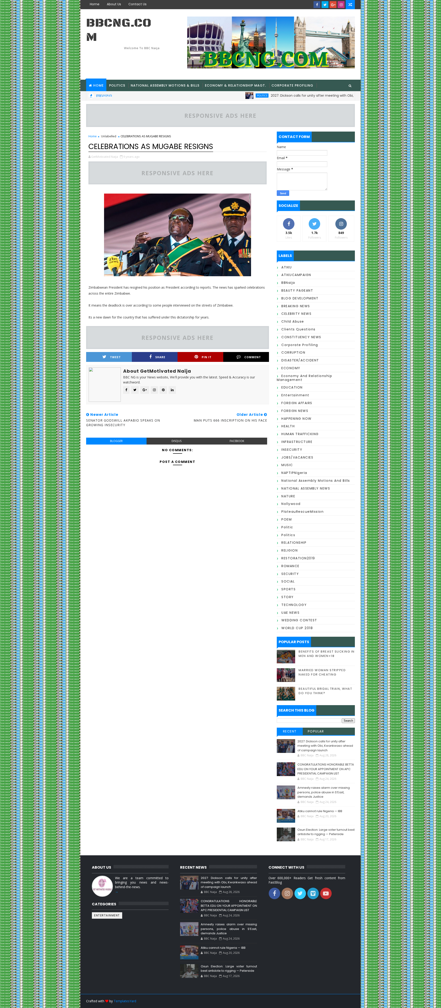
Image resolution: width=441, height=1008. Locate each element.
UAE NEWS (290, 612)
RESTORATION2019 (298, 558)
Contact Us (137, 4)
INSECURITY (291, 449)
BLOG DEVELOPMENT (299, 298)
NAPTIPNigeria (294, 472)
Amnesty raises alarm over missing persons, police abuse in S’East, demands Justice (323, 792)
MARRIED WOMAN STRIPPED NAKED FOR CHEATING (322, 672)
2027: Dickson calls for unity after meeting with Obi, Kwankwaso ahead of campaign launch (325, 745)
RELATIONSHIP (293, 542)
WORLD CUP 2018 (297, 628)
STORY (287, 597)
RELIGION (289, 550)
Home (94, 4)
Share (160, 357)
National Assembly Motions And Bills (315, 480)
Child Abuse (100, 97)
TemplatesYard (125, 1001)
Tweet (115, 357)
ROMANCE (290, 566)
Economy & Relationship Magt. (235, 85)
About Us (114, 4)
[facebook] (317, 4)
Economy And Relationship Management (304, 378)
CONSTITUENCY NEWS (301, 337)
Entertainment (295, 395)
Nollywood (291, 503)
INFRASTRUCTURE (296, 441)
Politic (287, 527)
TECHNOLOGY (294, 605)
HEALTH (288, 426)
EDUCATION (292, 387)
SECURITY (290, 574)
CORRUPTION (293, 352)
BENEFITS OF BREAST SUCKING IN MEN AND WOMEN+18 (327, 653)
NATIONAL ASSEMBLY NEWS (305, 488)
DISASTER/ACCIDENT (300, 360)
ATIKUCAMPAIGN (296, 275)
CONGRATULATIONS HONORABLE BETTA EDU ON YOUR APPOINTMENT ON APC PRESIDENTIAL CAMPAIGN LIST (325, 769)
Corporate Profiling (292, 85)
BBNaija (288, 282)
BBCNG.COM (118, 30)
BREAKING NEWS (295, 306)
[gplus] (333, 4)
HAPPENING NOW (296, 418)
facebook (237, 441)
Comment (252, 357)
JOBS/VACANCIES (297, 457)
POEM (286, 519)
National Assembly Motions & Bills (165, 85)
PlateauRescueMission (302, 511)
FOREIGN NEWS (294, 410)
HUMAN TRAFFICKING (300, 434)
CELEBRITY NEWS (296, 313)
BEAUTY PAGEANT (297, 290)
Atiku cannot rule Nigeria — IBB (319, 811)
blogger (116, 441)
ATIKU (286, 267)
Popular (316, 731)
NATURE (288, 496)
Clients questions (298, 329)
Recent (290, 731)
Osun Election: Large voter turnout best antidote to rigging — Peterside (326, 832)
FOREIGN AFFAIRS (296, 403)
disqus (176, 441)
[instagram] (341, 4)
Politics (117, 85)
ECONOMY (290, 368)
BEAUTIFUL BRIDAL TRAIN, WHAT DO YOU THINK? (325, 691)
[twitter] (325, 4)
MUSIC (287, 465)
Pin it (207, 357)
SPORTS (288, 589)
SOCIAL (288, 581)
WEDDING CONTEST (299, 620)
